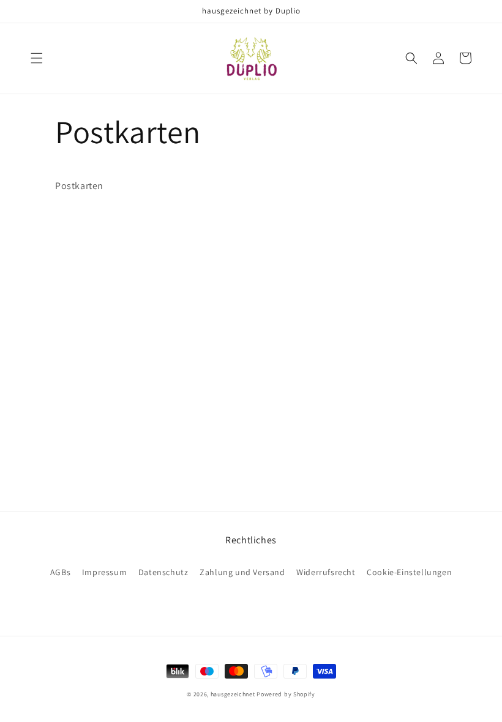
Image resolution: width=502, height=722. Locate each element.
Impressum (104, 572)
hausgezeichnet (233, 694)
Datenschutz (163, 572)
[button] (36, 58)
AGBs (60, 572)
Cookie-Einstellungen (409, 572)
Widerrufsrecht (325, 572)
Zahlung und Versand (242, 572)
